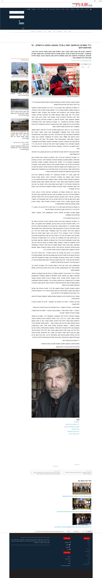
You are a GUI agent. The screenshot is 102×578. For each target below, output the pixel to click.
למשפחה (34, 9)
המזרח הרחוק (47, 542)
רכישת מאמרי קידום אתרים (65, 565)
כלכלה (82, 9)
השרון (65, 31)
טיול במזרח (13, 541)
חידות (48, 539)
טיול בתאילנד (36, 542)
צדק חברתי (88, 555)
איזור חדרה (33, 31)
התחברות (22, 23)
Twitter (67, 544)
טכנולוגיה (72, 9)
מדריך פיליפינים (31, 541)
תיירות (42, 9)
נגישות (69, 563)
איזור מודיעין (39, 31)
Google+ (67, 547)
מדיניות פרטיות (67, 558)
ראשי (83, 531)
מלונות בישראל (33, 539)
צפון (54, 31)
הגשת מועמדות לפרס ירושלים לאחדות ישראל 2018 (77, 496)
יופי (89, 547)
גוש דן (70, 31)
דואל (88, 67)
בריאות (58, 9)
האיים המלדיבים (40, 539)
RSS (68, 549)
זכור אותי (22, 21)
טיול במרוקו (42, 542)
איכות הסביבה (87, 551)
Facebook (67, 542)
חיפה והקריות (59, 31)
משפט (77, 9)
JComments (55, 466)
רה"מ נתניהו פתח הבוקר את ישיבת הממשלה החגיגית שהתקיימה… (72, 527)
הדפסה (83, 67)
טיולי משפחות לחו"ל (86, 564)
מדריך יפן (26, 541)
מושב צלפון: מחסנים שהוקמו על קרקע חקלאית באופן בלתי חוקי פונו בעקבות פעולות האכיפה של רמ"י (20, 113)
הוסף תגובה (76, 464)
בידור (38, 9)
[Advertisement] (28, 5)
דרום (45, 31)
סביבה (62, 9)
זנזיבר (45, 539)
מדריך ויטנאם (37, 541)
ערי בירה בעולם (44, 541)
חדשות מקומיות (76, 531)
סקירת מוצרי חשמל (20, 541)
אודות (69, 561)
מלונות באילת (22, 539)
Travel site (28, 539)
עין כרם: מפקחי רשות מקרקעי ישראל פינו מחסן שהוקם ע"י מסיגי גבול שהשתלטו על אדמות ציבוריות (20, 147)
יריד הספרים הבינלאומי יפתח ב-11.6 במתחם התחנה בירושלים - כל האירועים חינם (61, 46)
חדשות (86, 9)
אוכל (47, 9)
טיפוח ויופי (52, 9)
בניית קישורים (16, 539)
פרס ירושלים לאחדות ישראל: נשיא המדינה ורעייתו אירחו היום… (73, 511)
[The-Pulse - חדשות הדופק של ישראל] (82, 5)
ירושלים (49, 31)
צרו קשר (69, 556)
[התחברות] (23, 29)
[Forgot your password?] (22, 19)
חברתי (67, 9)
